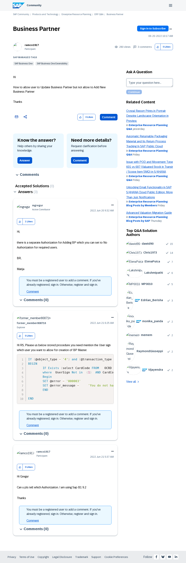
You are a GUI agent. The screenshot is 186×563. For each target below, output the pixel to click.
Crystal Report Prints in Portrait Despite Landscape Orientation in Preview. (147, 115)
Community (34, 5)
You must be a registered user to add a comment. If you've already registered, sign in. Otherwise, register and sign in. (64, 282)
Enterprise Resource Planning (76, 14)
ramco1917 (32, 45)
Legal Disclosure (62, 557)
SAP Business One (24, 63)
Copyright (43, 557)
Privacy (12, 557)
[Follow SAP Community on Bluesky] (162, 556)
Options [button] (170, 29)
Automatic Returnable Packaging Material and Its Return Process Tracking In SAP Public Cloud (146, 141)
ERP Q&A (98, 14)
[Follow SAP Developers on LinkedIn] (176, 556)
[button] (158, 47)
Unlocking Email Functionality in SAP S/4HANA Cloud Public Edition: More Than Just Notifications (149, 192)
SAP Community (21, 14)
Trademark (81, 557)
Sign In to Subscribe (153, 28)
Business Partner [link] (115, 14)
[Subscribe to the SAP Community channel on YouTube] (169, 556)
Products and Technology (45, 14)
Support (96, 557)
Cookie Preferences (116, 557)
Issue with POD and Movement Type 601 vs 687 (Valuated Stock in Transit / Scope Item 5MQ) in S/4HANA (149, 166)
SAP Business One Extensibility (52, 63)
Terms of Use (26, 557)
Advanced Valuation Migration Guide (149, 212)
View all (131, 381)
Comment (109, 117)
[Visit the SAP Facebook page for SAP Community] (156, 556)
